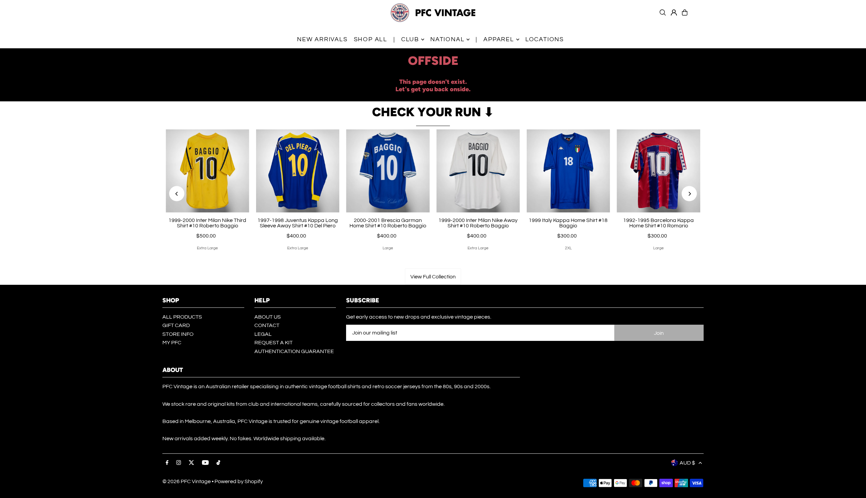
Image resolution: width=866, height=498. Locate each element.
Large (388, 248)
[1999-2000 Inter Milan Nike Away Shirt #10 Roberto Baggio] (478, 171)
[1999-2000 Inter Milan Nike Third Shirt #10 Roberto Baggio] (207, 171)
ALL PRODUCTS (182, 317)
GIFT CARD (176, 325)
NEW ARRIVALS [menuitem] (322, 39)
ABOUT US (267, 317)
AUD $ (687, 463)
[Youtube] (205, 463)
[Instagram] (178, 463)
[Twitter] (191, 463)
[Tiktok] (218, 463)
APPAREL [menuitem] (498, 39)
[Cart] (684, 12)
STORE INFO (177, 334)
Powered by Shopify (238, 481)
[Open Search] (663, 12)
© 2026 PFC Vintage (186, 481)
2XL (568, 248)
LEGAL (263, 334)
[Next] (689, 193)
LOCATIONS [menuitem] (544, 39)
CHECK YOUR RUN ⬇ (433, 112)
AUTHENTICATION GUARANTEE (294, 351)
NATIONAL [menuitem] (447, 39)
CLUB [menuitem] (410, 39)
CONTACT (266, 325)
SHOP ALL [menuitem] (370, 39)
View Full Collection (433, 276)
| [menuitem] (394, 39)
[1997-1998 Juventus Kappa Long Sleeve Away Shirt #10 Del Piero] (298, 171)
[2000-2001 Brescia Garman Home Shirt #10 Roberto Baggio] (388, 171)
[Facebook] (167, 463)
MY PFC (171, 342)
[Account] (674, 12)
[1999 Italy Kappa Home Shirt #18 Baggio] (568, 171)
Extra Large (207, 248)
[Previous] (176, 193)
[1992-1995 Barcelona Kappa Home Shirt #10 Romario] (658, 171)
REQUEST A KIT (273, 342)
